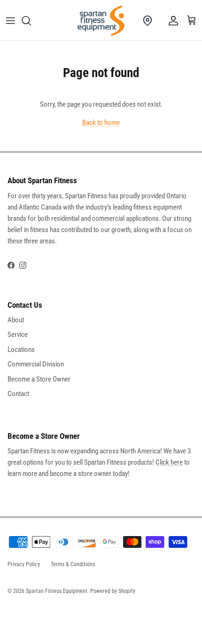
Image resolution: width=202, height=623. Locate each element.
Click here (169, 462)
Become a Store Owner (39, 379)
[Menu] (10, 20)
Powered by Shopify (112, 591)
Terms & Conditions (73, 564)
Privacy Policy (24, 564)
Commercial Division (36, 364)
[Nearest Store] (147, 20)
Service (18, 334)
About (16, 320)
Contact (18, 393)
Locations (21, 349)
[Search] (31, 20)
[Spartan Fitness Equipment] (101, 21)
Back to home (101, 122)
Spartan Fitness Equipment (56, 591)
